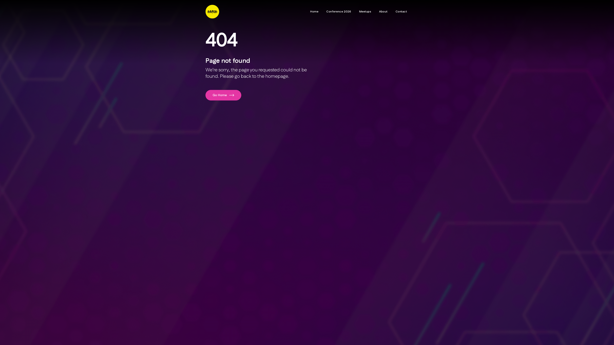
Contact (401, 12)
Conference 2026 (338, 12)
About (383, 12)
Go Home (220, 95)
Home (314, 12)
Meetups (365, 12)
